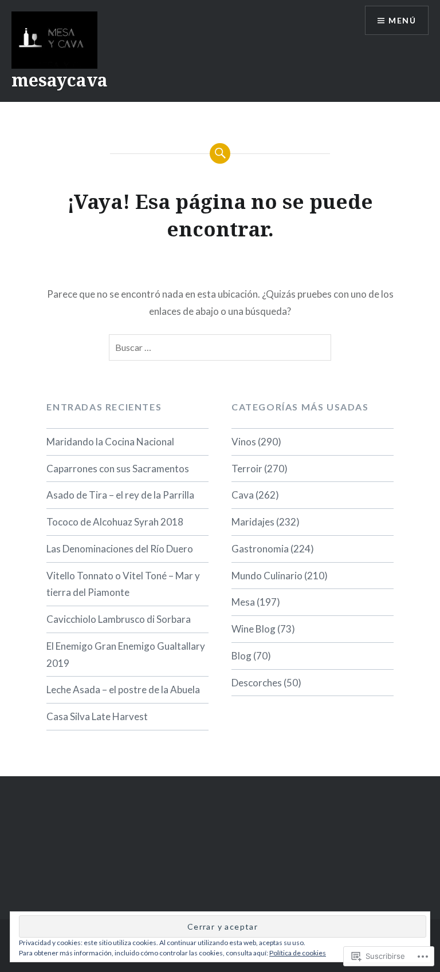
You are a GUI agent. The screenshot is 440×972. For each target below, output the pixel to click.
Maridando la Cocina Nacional (110, 442)
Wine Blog (253, 629)
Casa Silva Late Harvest (97, 716)
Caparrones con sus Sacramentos (117, 469)
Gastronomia (260, 549)
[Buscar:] (220, 347)
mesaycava (59, 80)
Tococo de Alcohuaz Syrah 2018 (114, 522)
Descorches (256, 683)
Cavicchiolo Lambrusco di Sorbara (118, 619)
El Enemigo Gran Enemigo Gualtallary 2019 (125, 654)
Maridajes (252, 522)
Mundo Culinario (266, 576)
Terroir (246, 469)
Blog (241, 656)
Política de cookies (297, 953)
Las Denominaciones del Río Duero (119, 549)
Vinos (243, 442)
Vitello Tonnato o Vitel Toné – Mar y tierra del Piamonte (123, 584)
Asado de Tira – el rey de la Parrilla (120, 495)
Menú (402, 20)
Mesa (243, 602)
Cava (242, 495)
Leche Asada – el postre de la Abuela (123, 689)
